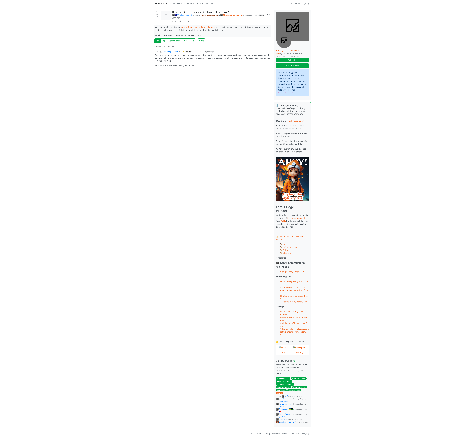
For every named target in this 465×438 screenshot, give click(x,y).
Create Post (189, 3)
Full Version (295, 121)
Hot (157, 40)
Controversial (175, 40)
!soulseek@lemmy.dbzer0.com (294, 302)
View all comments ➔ (164, 46)
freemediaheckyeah (296, 218)
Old (192, 40)
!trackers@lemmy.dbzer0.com (293, 287)
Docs (284, 433)
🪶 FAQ (283, 244)
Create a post (292, 65)
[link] (179, 21)
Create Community (206, 3)
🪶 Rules (284, 250)
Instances (276, 433)
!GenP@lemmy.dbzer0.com (292, 272)
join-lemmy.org (303, 433)
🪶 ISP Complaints (288, 247)
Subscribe (292, 60)
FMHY (283, 221)
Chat (201, 40)
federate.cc (161, 3)
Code (291, 433)
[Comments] (166, 15)
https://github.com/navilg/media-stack (198, 27)
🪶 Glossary (285, 253)
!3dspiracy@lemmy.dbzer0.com (294, 329)
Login (297, 3)
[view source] (188, 21)
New (186, 40)
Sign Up (306, 3)
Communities (176, 3)
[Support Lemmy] (217, 3)
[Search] (292, 3)
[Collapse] (157, 52)
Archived (282, 258)
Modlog (279, 393)
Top (164, 40)
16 (175, 21)
